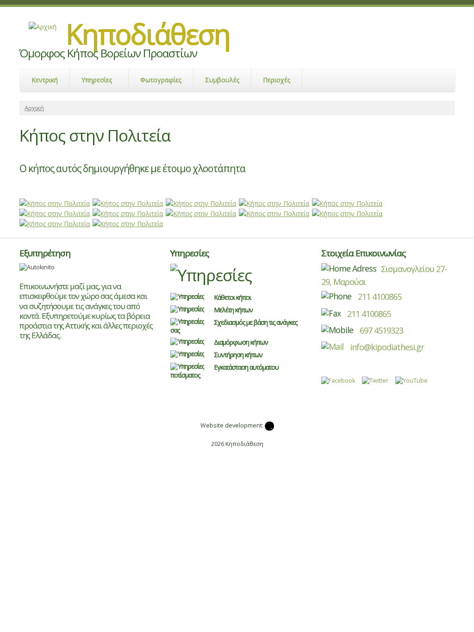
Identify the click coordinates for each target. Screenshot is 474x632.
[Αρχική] (42, 26)
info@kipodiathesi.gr (386, 347)
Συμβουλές (222, 79)
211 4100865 (378, 296)
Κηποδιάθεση (148, 34)
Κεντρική (44, 79)
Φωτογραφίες (160, 79)
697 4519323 (381, 330)
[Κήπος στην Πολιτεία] (54, 202)
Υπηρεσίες (96, 79)
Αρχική (34, 108)
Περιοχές (276, 79)
